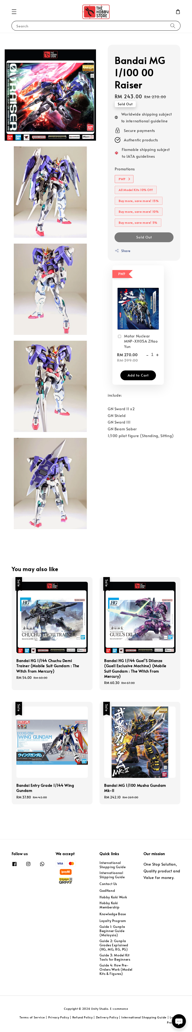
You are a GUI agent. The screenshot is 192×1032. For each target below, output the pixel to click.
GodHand (107, 890)
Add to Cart (138, 375)
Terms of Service (32, 1017)
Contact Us (108, 884)
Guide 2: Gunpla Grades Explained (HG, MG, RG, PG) (114, 945)
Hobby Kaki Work (113, 897)
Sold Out (144, 236)
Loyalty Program (113, 921)
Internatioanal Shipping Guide (112, 875)
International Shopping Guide (113, 865)
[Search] (172, 25)
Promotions (125, 168)
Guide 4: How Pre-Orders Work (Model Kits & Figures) (116, 969)
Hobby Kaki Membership (110, 905)
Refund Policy (82, 1017)
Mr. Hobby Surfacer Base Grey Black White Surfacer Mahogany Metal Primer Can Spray (43, 11)
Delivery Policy (107, 1017)
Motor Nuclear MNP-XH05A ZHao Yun (141, 341)
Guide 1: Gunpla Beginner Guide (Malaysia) (112, 930)
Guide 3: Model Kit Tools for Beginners (115, 957)
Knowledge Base (113, 914)
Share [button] (125, 251)
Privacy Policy (58, 1017)
